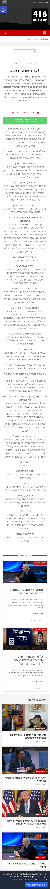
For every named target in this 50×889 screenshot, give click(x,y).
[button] (3, 9)
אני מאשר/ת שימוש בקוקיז (36, 885)
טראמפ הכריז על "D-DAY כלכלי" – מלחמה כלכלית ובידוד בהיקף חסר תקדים (26, 822)
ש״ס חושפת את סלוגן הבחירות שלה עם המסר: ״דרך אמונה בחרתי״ (28, 660)
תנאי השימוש (29, 879)
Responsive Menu (4, 2)
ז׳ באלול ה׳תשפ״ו (40, 741)
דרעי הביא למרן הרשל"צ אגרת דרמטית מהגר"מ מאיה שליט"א (28, 736)
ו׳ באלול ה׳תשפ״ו (40, 870)
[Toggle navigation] (44, 33)
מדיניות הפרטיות (18, 879)
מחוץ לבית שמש (40, 729)
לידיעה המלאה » (37, 614)
